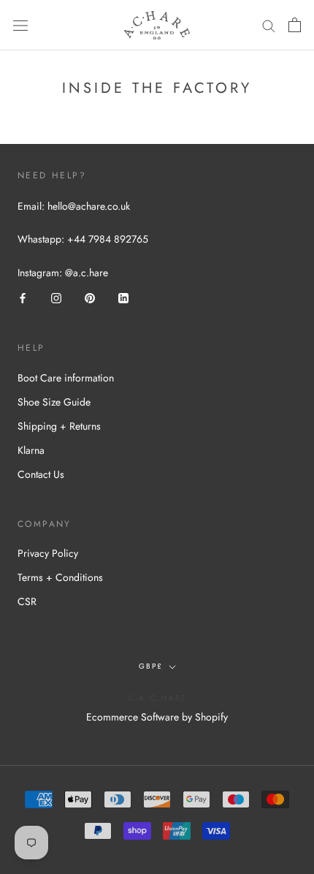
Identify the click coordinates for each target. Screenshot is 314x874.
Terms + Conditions (60, 577)
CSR (27, 601)
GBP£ (151, 666)
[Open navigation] (20, 25)
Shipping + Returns (59, 426)
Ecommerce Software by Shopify (157, 717)
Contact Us (41, 474)
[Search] (268, 25)
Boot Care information (66, 377)
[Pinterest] (90, 297)
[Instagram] (56, 297)
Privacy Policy (48, 553)
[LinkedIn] (123, 297)
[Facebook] (23, 297)
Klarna (31, 450)
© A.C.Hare (157, 698)
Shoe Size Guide (54, 402)
